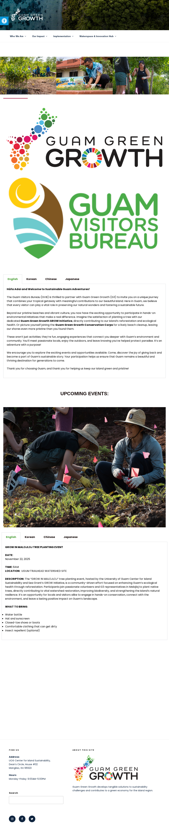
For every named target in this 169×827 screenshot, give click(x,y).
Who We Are (16, 36)
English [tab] (13, 279)
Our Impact (38, 36)
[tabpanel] (84, 331)
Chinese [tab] (51, 279)
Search (13, 793)
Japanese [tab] (72, 279)
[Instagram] (12, 819)
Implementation (62, 36)
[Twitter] (32, 819)
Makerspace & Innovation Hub (97, 36)
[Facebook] (22, 819)
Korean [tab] (31, 279)
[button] (4, 21)
